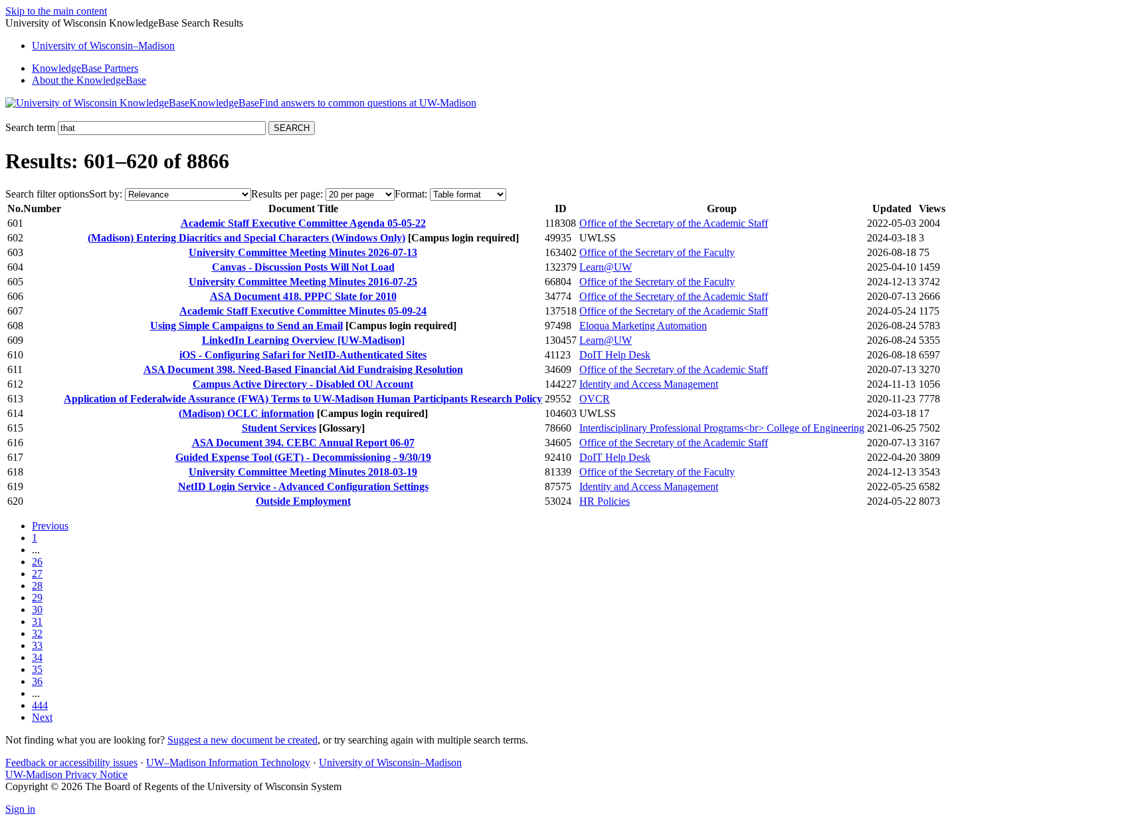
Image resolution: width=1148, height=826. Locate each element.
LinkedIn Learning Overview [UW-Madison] (303, 340)
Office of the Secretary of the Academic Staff (673, 223)
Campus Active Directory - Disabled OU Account (303, 384)
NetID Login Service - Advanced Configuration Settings (303, 486)
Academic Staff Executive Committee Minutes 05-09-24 (303, 311)
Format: (411, 194)
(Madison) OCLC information (246, 413)
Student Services (279, 428)
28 (37, 585)
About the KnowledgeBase (89, 80)
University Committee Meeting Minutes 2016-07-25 (303, 281)
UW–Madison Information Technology (228, 762)
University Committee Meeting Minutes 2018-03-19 (303, 472)
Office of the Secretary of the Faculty (657, 252)
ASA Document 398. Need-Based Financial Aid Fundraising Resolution (303, 369)
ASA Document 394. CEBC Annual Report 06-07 (303, 442)
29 (37, 597)
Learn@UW (605, 267)
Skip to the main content (56, 11)
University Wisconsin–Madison (103, 45)
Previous (50, 525)
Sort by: (105, 194)
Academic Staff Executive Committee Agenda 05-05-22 (303, 223)
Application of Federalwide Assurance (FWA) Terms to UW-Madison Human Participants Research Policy (303, 398)
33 (37, 645)
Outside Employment (303, 501)
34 (37, 657)
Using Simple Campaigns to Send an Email (246, 325)
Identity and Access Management (648, 384)
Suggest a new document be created (242, 740)
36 (37, 681)
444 (40, 705)
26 (37, 561)
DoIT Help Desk (614, 354)
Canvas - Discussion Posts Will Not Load (303, 267)
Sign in (20, 809)
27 (37, 573)
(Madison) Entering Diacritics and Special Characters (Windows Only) (246, 237)
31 (37, 621)
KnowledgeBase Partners (85, 68)
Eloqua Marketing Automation (643, 325)
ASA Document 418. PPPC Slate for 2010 (303, 296)
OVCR (594, 398)
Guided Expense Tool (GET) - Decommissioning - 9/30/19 (303, 457)
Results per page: (287, 194)
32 (37, 633)
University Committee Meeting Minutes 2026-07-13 (303, 252)
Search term (30, 127)
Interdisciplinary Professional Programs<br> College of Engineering (721, 428)
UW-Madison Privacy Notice (66, 774)
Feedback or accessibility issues (71, 762)
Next (42, 717)
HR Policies (604, 501)
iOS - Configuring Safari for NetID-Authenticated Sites (303, 354)
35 (37, 669)
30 (37, 609)
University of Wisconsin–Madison (390, 762)
